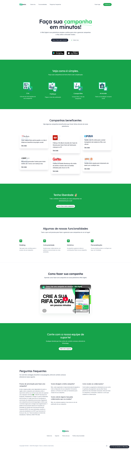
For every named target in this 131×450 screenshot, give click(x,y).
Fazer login (97, 4)
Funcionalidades (43, 4)
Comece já (107, 4)
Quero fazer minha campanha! (65, 206)
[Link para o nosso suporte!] (107, 446)
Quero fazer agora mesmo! (59, 40)
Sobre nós (32, 4)
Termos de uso (66, 435)
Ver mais (24, 145)
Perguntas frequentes (55, 4)
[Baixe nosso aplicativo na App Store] (73, 53)
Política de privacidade (78, 435)
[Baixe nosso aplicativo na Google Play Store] (58, 53)
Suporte (57, 435)
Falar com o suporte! (65, 348)
